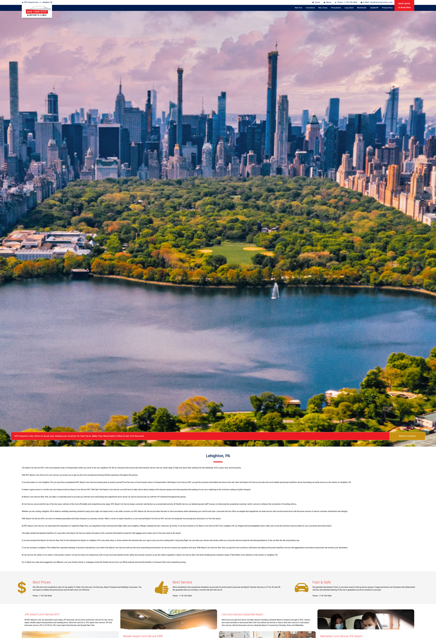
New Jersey (322, 8)
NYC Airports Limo (31, 2)
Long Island (348, 8)
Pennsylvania (336, 8)
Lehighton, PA (47, 2)
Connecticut (310, 8)
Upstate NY (374, 8)
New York (298, 8)
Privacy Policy (387, 8)
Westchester (362, 8)
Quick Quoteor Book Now (404, 5)
